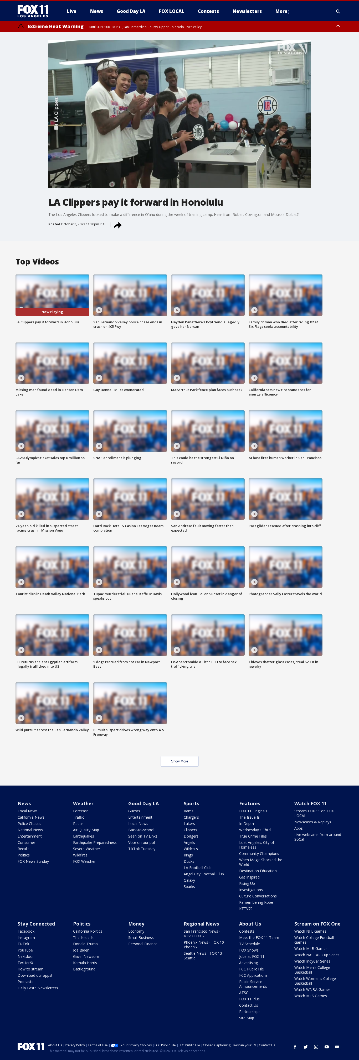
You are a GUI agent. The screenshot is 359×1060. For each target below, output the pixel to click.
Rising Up (247, 883)
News (24, 803)
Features (249, 803)
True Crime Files (253, 836)
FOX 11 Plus (249, 998)
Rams (188, 810)
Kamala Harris (85, 962)
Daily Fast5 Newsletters (38, 987)
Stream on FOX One (317, 924)
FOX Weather (84, 861)
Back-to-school (141, 829)
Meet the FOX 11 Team (259, 937)
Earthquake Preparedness (95, 842)
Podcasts (25, 981)
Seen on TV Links (142, 836)
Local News (28, 810)
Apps (298, 828)
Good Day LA (143, 803)
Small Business (141, 937)
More (281, 11)
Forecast (80, 810)
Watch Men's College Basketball (312, 970)
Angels (189, 842)
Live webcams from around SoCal (317, 837)
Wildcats (191, 848)
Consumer (26, 842)
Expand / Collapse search (338, 11)
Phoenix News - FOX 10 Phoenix (204, 944)
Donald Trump (85, 943)
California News (31, 817)
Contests (246, 931)
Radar (78, 823)
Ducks (189, 861)
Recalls (23, 848)
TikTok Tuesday (141, 848)
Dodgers (191, 836)
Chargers (191, 817)
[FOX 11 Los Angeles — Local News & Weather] (35, 11)
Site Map (246, 1017)
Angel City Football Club (204, 873)
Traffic (78, 817)
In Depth (246, 823)
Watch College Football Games (314, 940)
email (337, 1047)
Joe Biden (81, 950)
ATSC (243, 992)
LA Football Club (198, 867)
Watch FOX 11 (310, 803)
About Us (250, 924)
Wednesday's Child (255, 829)
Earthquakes (83, 836)
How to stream (30, 969)
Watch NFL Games (310, 931)
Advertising (248, 962)
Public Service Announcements (253, 984)
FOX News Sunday (33, 861)
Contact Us (248, 1005)
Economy (136, 931)
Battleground (84, 969)
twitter (305, 1047)
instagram (316, 1047)
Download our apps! (35, 975)
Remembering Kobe (256, 902)
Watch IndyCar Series (312, 961)
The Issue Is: (249, 817)
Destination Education (258, 870)
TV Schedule (249, 943)
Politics (24, 855)
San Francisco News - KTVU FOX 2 (202, 933)
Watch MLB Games (310, 948)
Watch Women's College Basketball (315, 981)
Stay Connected (36, 924)
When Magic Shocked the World (260, 862)
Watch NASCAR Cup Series (317, 954)
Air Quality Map (86, 829)
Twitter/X (25, 962)
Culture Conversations (258, 895)
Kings (188, 855)
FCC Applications (253, 975)
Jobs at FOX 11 (251, 956)
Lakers (189, 823)
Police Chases (29, 823)
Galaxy (189, 880)
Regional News (201, 924)
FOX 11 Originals (253, 810)
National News (30, 829)
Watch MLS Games (310, 995)
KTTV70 (246, 908)
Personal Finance (142, 943)
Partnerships (249, 1011)
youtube (326, 1047)
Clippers (190, 829)
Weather (83, 803)
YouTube (25, 950)
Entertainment (30, 836)
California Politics (87, 931)
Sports (191, 803)
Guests (134, 810)
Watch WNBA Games (312, 989)
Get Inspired (249, 877)
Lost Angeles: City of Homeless (256, 845)
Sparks (189, 886)
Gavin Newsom (86, 956)
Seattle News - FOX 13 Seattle (203, 955)
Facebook (26, 931)
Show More (179, 761)
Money (136, 924)
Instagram (26, 937)
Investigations (251, 889)
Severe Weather (86, 848)
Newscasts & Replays (312, 821)
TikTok (23, 943)
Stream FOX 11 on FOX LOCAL (314, 813)
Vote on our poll (142, 842)
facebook (295, 1047)
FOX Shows (249, 950)
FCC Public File (251, 969)
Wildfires (80, 855)
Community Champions (259, 853)
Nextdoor (26, 956)
